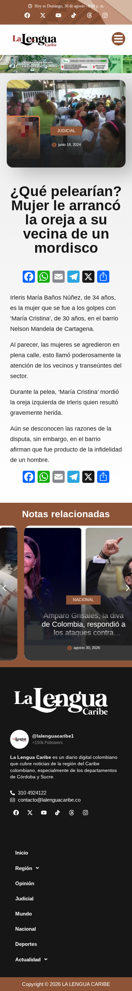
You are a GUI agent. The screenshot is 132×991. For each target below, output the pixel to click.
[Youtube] (58, 15)
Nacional (25, 929)
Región (23, 868)
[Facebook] (27, 15)
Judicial (24, 898)
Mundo (23, 914)
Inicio (21, 853)
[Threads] (89, 15)
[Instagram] (105, 15)
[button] (4, 588)
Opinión (24, 883)
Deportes (26, 944)
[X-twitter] (42, 15)
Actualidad (28, 959)
